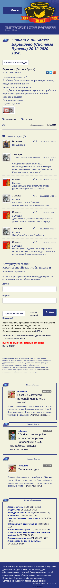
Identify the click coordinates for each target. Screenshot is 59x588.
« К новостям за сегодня (15, 63)
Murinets (16, 179)
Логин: (5, 284)
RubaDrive (22, 392)
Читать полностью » (40, 415)
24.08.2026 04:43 (25, 535)
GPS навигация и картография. (22, 524)
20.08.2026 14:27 (16, 544)
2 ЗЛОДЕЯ (17, 154)
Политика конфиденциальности (29, 578)
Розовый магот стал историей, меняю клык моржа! (31, 399)
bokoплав (22, 431)
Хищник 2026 (14, 510)
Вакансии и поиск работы (20, 529)
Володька (17, 141)
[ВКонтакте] (47, 71)
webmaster (38, 586)
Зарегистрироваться (13, 314)
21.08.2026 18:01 (40, 538)
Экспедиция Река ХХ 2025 (20, 512)
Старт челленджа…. (30, 469)
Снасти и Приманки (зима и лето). (24, 518)
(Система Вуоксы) (18, 69)
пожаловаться (37, 125)
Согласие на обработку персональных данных (24, 581)
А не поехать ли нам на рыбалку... (24, 541)
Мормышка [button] (11, 119)
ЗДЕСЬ (38, 331)
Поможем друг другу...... (19, 538)
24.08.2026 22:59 (28, 515)
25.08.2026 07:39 (32, 507)
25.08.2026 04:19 (29, 510)
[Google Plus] (54, 71)
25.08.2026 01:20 (41, 512)
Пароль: (6, 295)
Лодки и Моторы (15, 507)
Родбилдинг (13, 515)
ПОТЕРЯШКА (8, 346)
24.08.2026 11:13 (41, 529)
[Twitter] (51, 71)
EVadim (53, 125)
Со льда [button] (28, 119)
